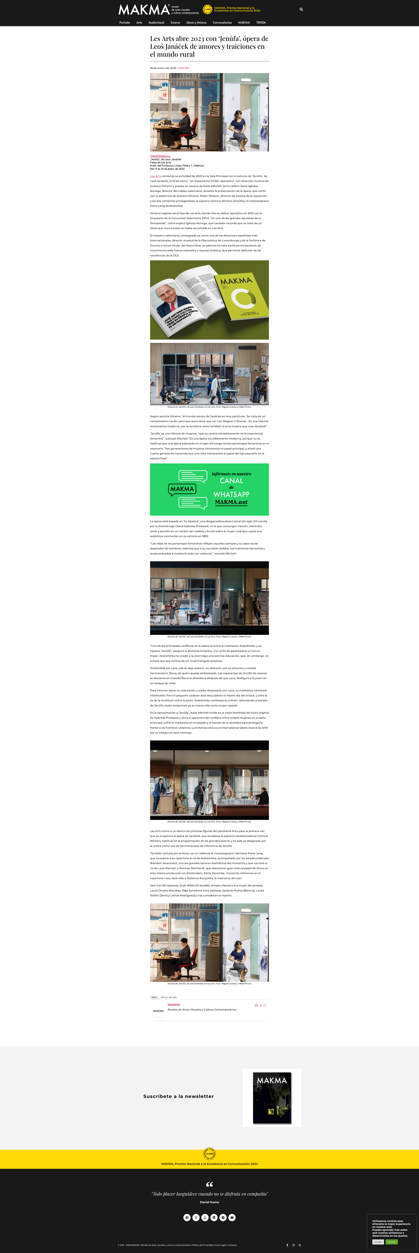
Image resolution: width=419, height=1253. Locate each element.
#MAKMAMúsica (160, 156)
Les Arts (156, 176)
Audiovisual (156, 22)
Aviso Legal (220, 1245)
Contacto (232, 1245)
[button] (301, 9)
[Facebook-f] (287, 1245)
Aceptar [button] (392, 1242)
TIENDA (261, 22)
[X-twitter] (300, 1245)
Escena (175, 22)
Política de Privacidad (202, 1245)
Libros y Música (196, 22)
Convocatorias (222, 22)
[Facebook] (256, 1005)
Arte (139, 22)
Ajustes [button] (378, 1242)
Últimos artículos (169, 997)
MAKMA (244, 22)
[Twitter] (261, 1005)
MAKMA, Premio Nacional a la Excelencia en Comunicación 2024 (237, 9)
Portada (124, 22)
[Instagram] (265, 1005)
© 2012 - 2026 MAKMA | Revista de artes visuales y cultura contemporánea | (155, 1245)
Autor (154, 997)
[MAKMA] (158, 1011)
